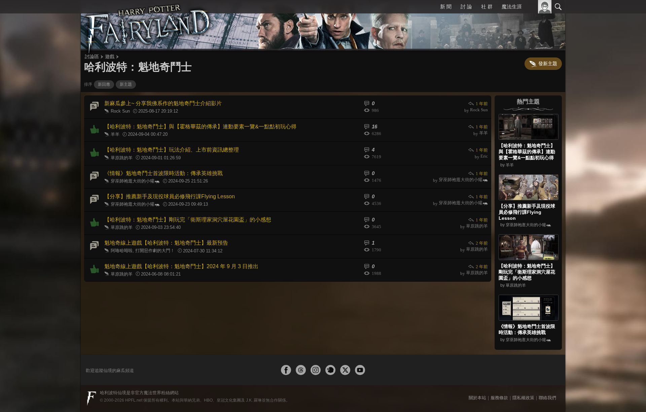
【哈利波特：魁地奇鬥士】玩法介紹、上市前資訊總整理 (171, 150)
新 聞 (446, 6)
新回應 (104, 84)
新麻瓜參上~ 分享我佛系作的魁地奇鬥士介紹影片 (163, 103)
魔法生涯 (512, 6)
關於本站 (477, 397)
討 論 (466, 6)
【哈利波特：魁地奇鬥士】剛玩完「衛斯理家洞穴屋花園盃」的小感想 (187, 219)
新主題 (126, 84)
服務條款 (499, 397)
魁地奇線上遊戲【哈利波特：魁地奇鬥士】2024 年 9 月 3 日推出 (181, 266)
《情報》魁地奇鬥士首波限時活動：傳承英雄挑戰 (163, 173)
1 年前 (482, 103)
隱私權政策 (523, 397)
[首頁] (148, 25)
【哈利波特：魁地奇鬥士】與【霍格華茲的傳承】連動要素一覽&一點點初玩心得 (200, 126)
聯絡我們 (547, 397)
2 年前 (482, 243)
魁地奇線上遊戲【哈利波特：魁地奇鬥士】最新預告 (166, 243)
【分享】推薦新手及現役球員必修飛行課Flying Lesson (169, 196)
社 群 (487, 6)
